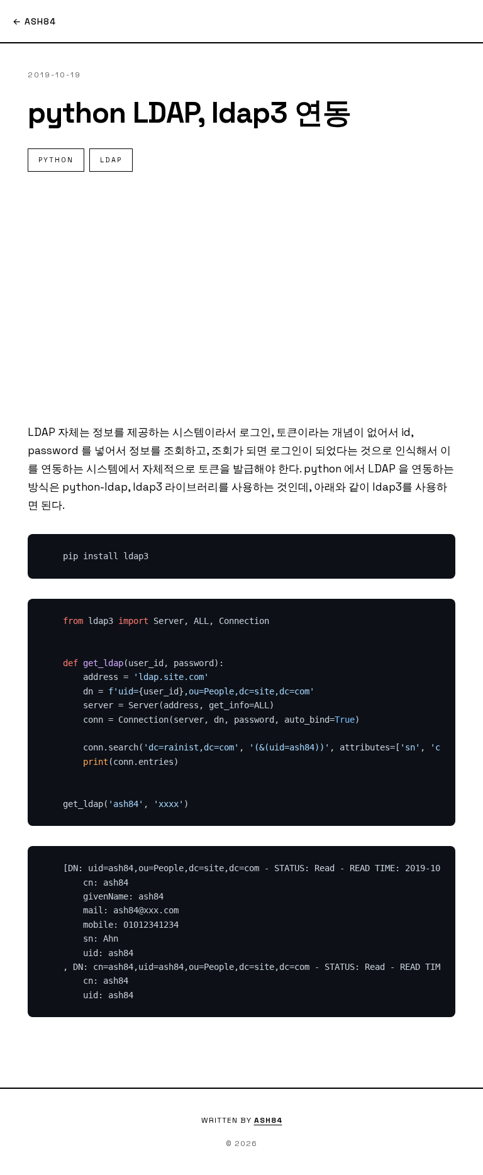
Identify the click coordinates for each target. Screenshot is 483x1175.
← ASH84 (34, 21)
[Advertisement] (241, 297)
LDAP (111, 159)
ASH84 (268, 1120)
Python (56, 159)
